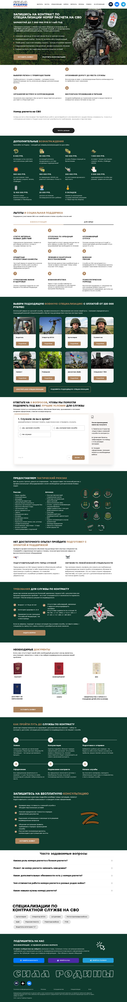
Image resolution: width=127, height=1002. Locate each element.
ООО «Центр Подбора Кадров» (23, 998)
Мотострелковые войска (77, 917)
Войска (66, 4)
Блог (89, 989)
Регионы (81, 4)
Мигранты (73, 4)
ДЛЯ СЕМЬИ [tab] (88, 222)
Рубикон (88, 4)
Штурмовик (56, 917)
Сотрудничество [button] (59, 989)
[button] (25, 57)
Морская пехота (32, 922)
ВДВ (17, 922)
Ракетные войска (52, 922)
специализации (56, 4)
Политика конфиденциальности (23, 989)
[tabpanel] (63, 261)
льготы (46, 4)
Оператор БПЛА (38, 917)
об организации (99, 4)
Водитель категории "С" (26, 927)
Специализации (75, 989)
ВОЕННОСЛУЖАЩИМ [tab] (38, 222)
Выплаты (40, 4)
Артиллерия (21, 917)
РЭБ (66, 922)
